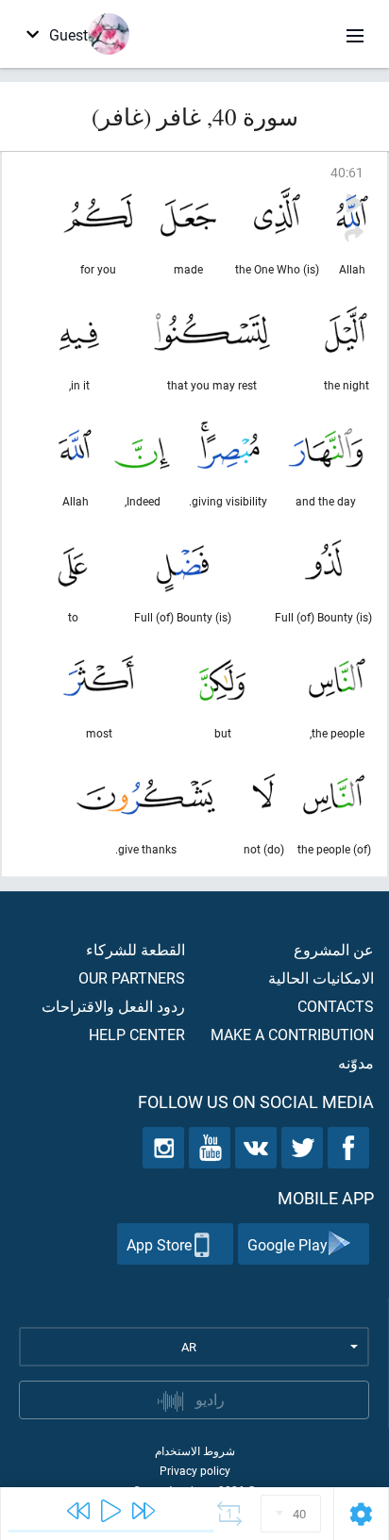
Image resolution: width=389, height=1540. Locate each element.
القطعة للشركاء (135, 949)
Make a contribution (292, 1034)
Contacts (335, 1006)
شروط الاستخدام (195, 1450)
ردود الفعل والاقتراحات (113, 1006)
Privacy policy (195, 1470)
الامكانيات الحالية (321, 977)
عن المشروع (334, 949)
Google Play (287, 1244)
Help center (137, 1034)
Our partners (131, 977)
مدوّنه (356, 1062)
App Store (159, 1244)
